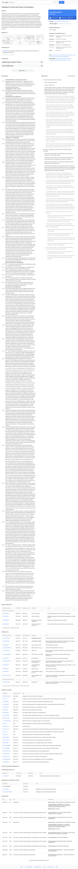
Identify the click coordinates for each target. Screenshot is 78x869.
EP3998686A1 (6, 645)
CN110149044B (6, 715)
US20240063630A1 (7, 661)
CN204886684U (6, 737)
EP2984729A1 (6, 742)
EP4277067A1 (6, 658)
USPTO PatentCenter (63, 58)
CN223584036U (6, 762)
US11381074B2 (6, 650)
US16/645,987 (6, 775)
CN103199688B (6, 748)
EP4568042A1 (6, 668)
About (21, 866)
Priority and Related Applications (62, 56)
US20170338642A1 (7, 720)
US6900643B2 (6, 620)
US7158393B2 (6, 701)
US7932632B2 (6, 704)
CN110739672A (6, 756)
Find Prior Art (64, 17)
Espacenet (57, 60)
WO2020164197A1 (7, 751)
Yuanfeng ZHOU (65, 21)
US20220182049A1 (7, 647)
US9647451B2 (6, 726)
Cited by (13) (63, 55)
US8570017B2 (6, 707)
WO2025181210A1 (7, 675)
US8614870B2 (6, 624)
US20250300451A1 (7, 759)
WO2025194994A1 (7, 745)
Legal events (69, 55)
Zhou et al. (5, 698)
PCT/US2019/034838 (7, 791)
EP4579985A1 (6, 671)
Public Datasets (37, 866)
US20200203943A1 (7, 696)
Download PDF (54, 17)
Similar (71, 17)
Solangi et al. (5, 734)
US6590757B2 (6, 616)
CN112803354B (6, 682)
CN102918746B (6, 718)
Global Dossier (63, 60)
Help (57, 866)
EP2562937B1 (5, 709)
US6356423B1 (6, 613)
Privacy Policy (51, 866)
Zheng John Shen (57, 21)
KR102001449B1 (6, 753)
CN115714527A (6, 729)
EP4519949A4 (6, 664)
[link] (23, 51)
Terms (44, 866)
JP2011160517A (6, 740)
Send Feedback (28, 866)
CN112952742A (6, 638)
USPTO (57, 58)
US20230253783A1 (7, 654)
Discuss (69, 60)
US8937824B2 (6, 712)
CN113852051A (6, 641)
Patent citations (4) (56, 55)
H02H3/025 (6, 50)
